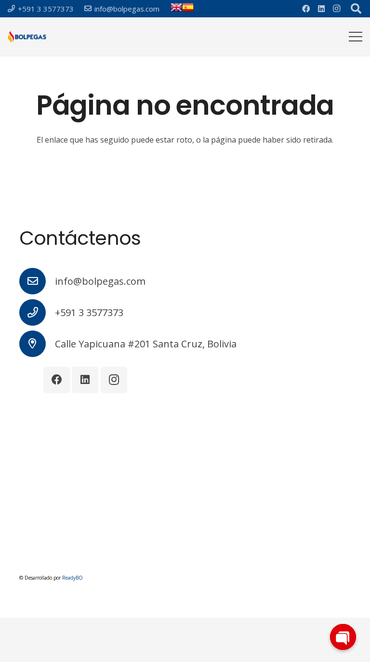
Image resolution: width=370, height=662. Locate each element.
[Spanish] (188, 10)
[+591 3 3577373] (37, 312)
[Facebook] (306, 8)
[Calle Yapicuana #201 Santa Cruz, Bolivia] (37, 344)
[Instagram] (336, 8)
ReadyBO (72, 577)
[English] (176, 10)
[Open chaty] (343, 637)
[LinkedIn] (321, 8)
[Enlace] (27, 37)
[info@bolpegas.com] (37, 281)
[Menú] (356, 37)
